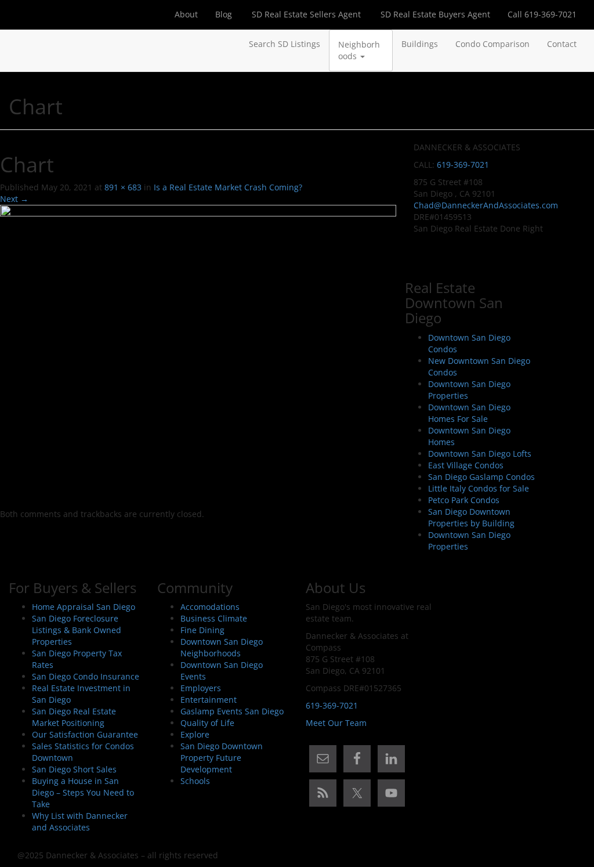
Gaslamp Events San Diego (232, 711)
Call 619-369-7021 (542, 14)
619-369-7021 (463, 164)
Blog (223, 14)
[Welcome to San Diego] (17, 44)
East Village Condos (466, 465)
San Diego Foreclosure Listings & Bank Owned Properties (76, 630)
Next (14, 198)
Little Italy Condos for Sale (478, 488)
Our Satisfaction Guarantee (85, 734)
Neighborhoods (359, 50)
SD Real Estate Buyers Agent (434, 14)
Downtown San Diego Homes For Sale (469, 413)
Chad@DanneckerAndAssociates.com (486, 205)
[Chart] (198, 356)
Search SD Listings (284, 43)
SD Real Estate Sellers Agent (305, 14)
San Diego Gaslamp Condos (481, 476)
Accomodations (210, 606)
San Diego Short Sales (74, 769)
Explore (194, 734)
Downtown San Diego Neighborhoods (221, 647)
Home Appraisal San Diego (83, 606)
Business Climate (213, 618)
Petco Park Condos (463, 499)
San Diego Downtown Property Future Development (221, 757)
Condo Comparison (492, 43)
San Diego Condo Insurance (85, 676)
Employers (200, 687)
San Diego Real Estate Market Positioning (74, 717)
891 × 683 (123, 187)
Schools (195, 780)
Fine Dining (202, 629)
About (186, 14)
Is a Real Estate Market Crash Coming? (228, 187)
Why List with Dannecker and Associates (80, 821)
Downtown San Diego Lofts (479, 453)
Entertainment (208, 699)
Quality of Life (207, 722)
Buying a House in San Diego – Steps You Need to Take (83, 792)
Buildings (419, 43)
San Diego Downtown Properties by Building (471, 517)
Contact (562, 43)
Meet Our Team (336, 722)
